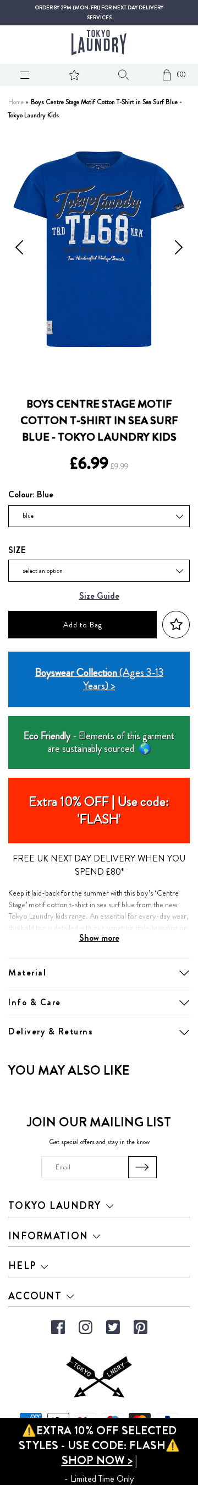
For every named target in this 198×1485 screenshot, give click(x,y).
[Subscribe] (142, 1167)
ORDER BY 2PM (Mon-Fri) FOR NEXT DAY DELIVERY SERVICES (99, 12)
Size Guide (99, 596)
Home (16, 102)
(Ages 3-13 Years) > (99, 679)
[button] (176, 624)
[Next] (179, 249)
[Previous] (19, 249)
